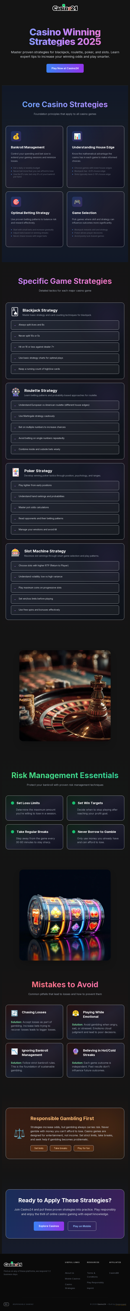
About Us (69, 1273)
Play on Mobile (82, 1226)
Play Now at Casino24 (65, 68)
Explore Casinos (49, 1226)
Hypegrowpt (121, 1304)
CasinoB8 (114, 1273)
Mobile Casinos (72, 1278)
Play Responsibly (95, 1282)
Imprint (90, 1288)
